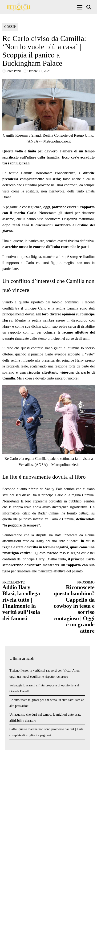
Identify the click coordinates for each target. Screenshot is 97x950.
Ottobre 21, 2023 (39, 71)
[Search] (89, 7)
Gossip (10, 27)
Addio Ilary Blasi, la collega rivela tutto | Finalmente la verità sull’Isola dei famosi (21, 600)
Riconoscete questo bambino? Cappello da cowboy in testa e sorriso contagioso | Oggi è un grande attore (74, 607)
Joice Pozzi (13, 71)
